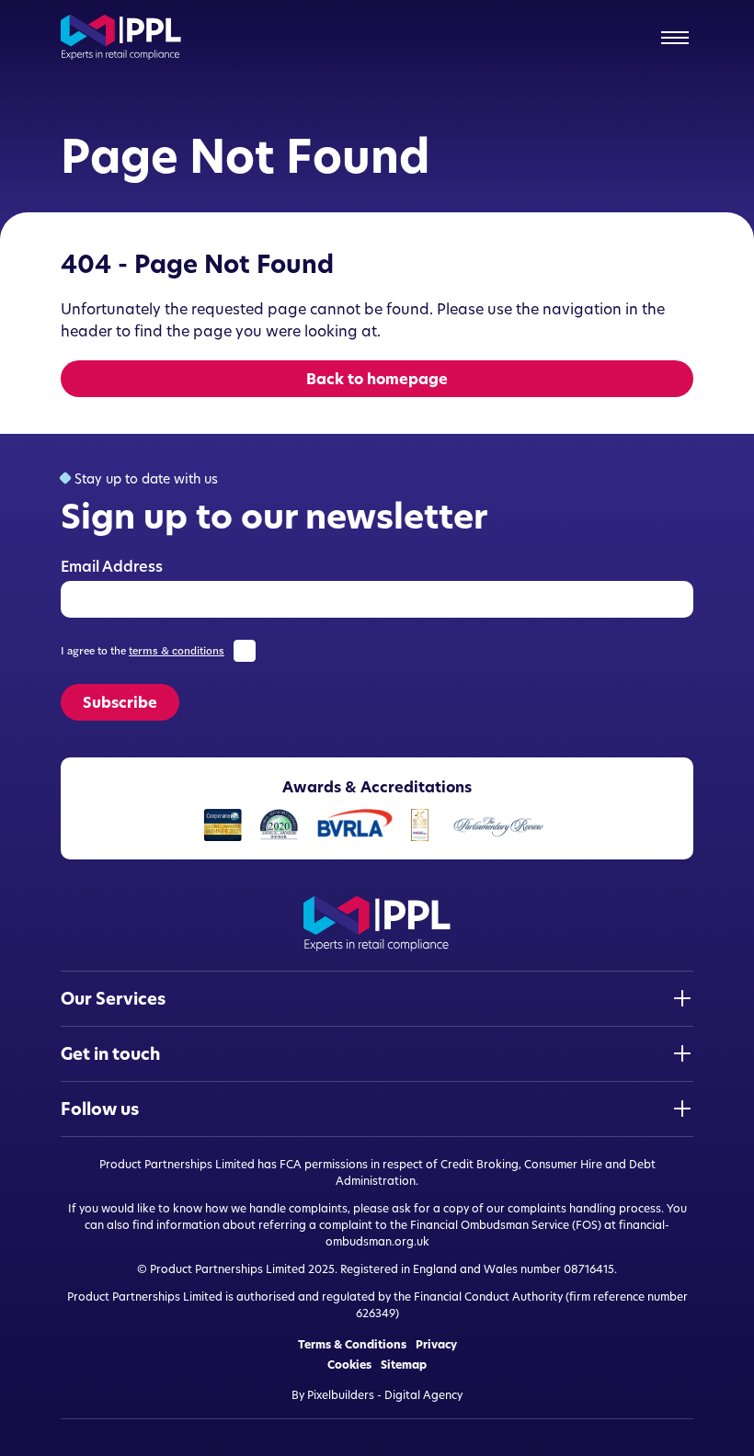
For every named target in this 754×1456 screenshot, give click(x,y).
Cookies (349, 1365)
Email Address (112, 566)
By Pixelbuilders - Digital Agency (377, 1394)
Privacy (436, 1344)
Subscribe (120, 702)
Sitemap (404, 1365)
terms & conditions (176, 650)
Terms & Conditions (352, 1344)
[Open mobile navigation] (675, 37)
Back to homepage (377, 379)
